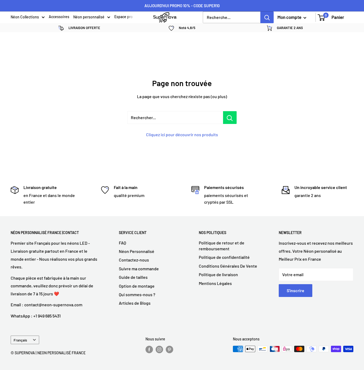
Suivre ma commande (139, 268)
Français (20, 340)
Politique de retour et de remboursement (221, 245)
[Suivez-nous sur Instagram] (159, 349)
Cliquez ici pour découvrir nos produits (182, 134)
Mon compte (289, 17)
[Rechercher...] (230, 117)
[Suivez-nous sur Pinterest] (169, 349)
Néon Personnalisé (136, 251)
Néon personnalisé (88, 17)
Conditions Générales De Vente (228, 265)
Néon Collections (25, 17)
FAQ (122, 242)
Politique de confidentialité (224, 257)
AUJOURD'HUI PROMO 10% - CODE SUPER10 (182, 5)
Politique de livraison (218, 274)
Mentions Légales (215, 283)
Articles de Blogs (135, 302)
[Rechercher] (267, 17)
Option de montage (137, 285)
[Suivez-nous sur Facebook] (149, 349)
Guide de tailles (133, 277)
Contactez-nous (134, 259)
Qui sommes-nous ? (137, 294)
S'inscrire (295, 290)
